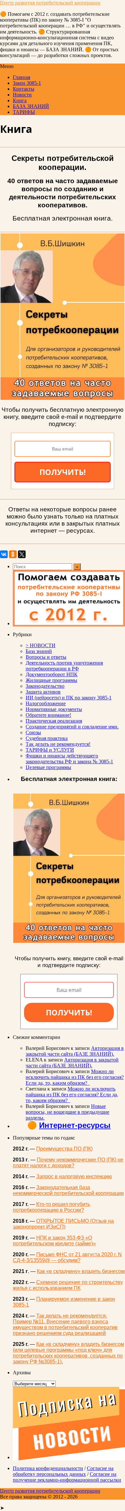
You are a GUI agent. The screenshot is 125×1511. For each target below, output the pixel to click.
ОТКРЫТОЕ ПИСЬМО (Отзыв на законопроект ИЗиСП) (63, 1224)
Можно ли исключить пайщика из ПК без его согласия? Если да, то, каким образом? (75, 1077)
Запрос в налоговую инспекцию (74, 1176)
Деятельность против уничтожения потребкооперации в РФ (64, 665)
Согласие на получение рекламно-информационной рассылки (67, 1477)
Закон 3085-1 (27, 83)
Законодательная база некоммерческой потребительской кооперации (68, 1190)
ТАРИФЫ (24, 112)
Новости (22, 94)
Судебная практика (47, 738)
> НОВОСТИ (40, 645)
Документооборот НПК (52, 674)
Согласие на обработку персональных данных (63, 1471)
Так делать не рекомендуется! (58, 744)
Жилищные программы (51, 680)
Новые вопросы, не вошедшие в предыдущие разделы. (67, 1112)
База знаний (39, 651)
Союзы (33, 732)
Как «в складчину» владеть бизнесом (81, 1271)
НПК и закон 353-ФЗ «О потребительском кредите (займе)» (54, 1240)
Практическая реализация (54, 721)
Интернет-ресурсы (75, 1125)
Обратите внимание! (48, 715)
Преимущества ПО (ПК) (64, 1148)
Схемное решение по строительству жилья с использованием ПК (68, 1285)
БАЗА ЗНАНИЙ (31, 106)
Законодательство (45, 686)
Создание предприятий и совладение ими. (72, 726)
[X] (22, 554)
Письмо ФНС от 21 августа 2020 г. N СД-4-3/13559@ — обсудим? (67, 1257)
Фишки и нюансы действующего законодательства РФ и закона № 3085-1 (69, 758)
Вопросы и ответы (46, 657)
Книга (20, 100)
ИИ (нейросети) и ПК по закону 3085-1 (69, 697)
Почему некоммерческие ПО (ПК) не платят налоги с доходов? (68, 1162)
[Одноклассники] (13, 554)
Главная (21, 77)
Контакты (23, 89)
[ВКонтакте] (4, 554)
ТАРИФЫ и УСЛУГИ (50, 750)
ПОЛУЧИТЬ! (62, 472)
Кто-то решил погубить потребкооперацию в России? (51, 1207)
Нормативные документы (54, 709)
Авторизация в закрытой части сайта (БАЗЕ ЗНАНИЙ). (75, 1051)
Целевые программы (48, 767)
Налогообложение (46, 703)
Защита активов (43, 692)
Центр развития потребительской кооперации (50, 2)
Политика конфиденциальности (48, 1468)
